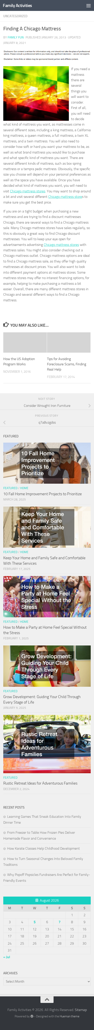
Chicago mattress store (65, 197)
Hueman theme (69, 1016)
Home (24, 488)
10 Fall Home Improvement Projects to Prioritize (42, 494)
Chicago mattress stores (27, 191)
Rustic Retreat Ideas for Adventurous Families (40, 783)
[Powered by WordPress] (31, 1016)
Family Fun (16, 37)
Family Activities (17, 5)
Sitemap (81, 1010)
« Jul (6, 957)
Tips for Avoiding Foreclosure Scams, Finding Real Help (66, 364)
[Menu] (88, 5)
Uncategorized (15, 16)
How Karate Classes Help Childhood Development (43, 848)
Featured (10, 488)
